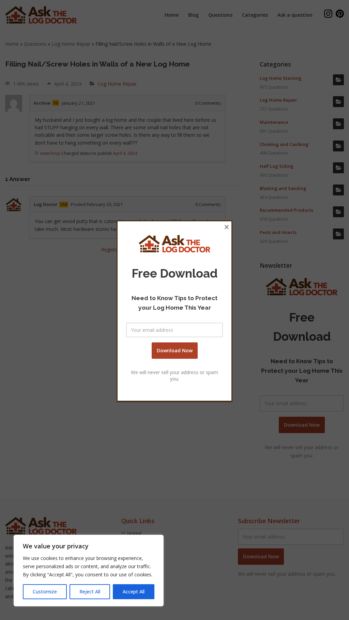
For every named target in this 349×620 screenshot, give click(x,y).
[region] (89, 570)
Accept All (134, 591)
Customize (45, 591)
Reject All (89, 591)
